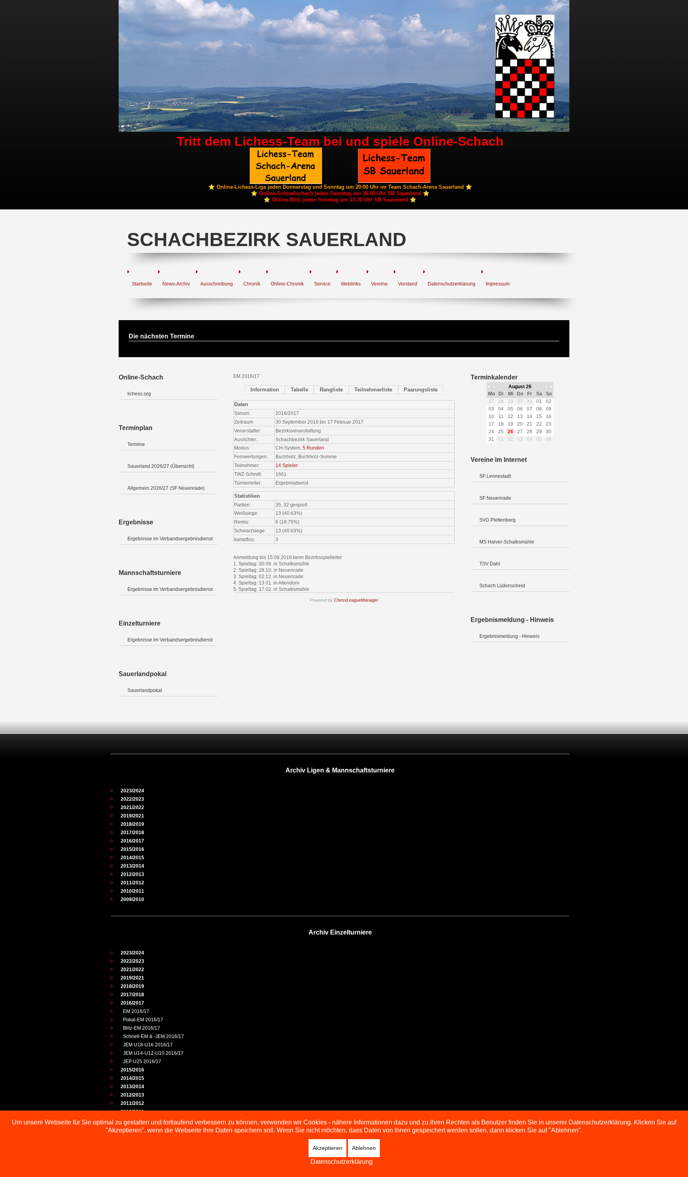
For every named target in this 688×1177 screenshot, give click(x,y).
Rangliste (331, 390)
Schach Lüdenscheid (502, 585)
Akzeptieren (327, 1148)
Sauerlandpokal (144, 690)
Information (264, 390)
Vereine (379, 284)
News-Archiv (176, 284)
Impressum (498, 284)
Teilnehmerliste (373, 390)
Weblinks (351, 284)
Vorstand (407, 284)
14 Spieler (287, 465)
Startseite (142, 284)
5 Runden (313, 448)
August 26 (520, 386)
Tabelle (299, 390)
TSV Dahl (489, 564)
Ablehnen (364, 1148)
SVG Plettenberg (497, 520)
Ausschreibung (216, 284)
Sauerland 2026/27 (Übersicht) (160, 466)
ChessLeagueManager (356, 600)
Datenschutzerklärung (451, 284)
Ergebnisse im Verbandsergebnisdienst (170, 539)
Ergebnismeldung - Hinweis (509, 636)
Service (322, 284)
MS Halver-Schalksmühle (506, 542)
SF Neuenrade (495, 498)
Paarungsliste (421, 390)
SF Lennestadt (495, 476)
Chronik (251, 284)
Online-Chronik (287, 284)
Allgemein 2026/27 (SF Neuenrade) (166, 488)
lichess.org (139, 394)
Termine (136, 444)
